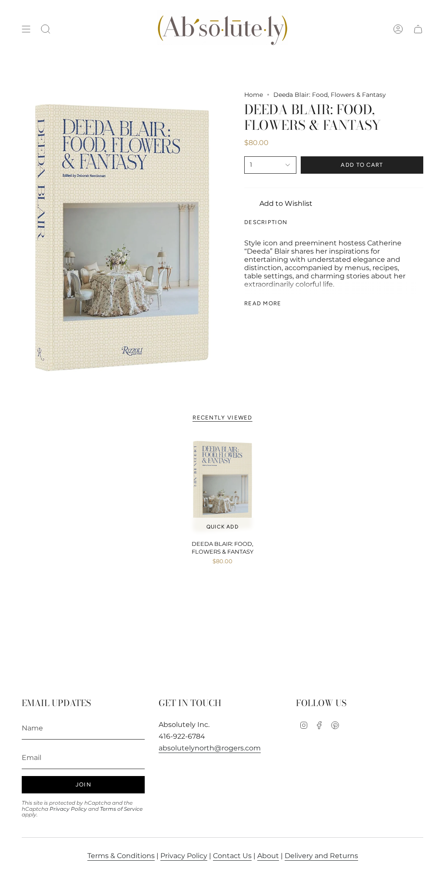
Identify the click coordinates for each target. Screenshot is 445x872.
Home (253, 95)
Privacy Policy (68, 809)
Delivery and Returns (321, 856)
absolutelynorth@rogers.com (210, 748)
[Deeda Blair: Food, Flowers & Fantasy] (223, 486)
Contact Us (232, 856)
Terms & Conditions (121, 856)
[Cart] (418, 29)
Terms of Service (121, 809)
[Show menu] (26, 29)
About (268, 856)
